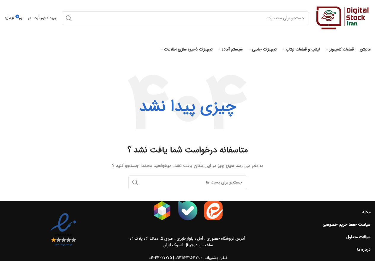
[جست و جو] (135, 182)
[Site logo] (343, 18)
